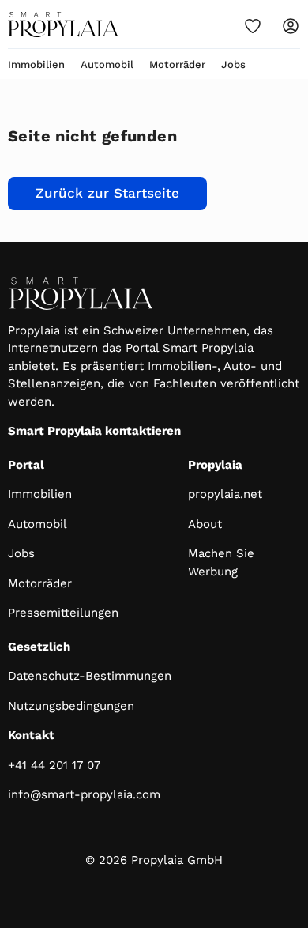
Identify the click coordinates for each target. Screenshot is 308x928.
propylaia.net (225, 494)
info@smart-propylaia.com (84, 794)
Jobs (233, 64)
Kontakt (31, 735)
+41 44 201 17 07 (54, 765)
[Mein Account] (290, 26)
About (205, 524)
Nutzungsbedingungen (71, 706)
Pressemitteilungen (63, 612)
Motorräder (177, 64)
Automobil (107, 64)
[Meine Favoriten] (252, 26)
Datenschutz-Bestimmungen (89, 676)
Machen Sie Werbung (221, 562)
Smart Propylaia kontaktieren (94, 431)
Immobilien (36, 64)
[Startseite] (63, 24)
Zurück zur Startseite (107, 193)
